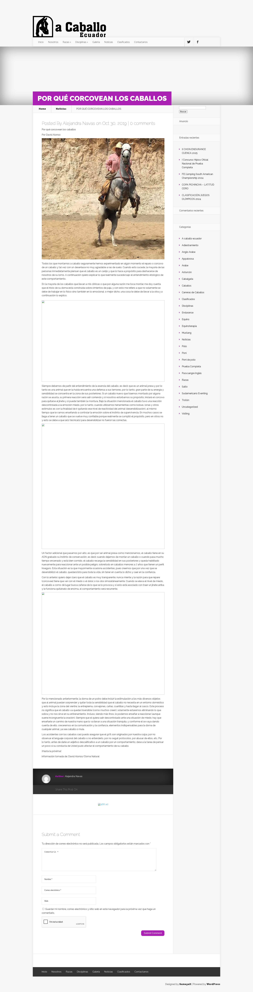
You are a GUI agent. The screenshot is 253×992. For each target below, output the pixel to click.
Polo (184, 346)
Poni (184, 353)
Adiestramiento (190, 245)
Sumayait (185, 984)
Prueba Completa (191, 366)
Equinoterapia (189, 326)
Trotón (185, 400)
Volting (185, 413)
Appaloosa (188, 258)
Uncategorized (190, 406)
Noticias (108, 42)
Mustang (186, 332)
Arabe (185, 265)
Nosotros (53, 42)
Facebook (88, 789)
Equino (185, 319)
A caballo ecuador (192, 238)
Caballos (186, 285)
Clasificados (123, 42)
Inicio (41, 42)
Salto (185, 386)
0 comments (142, 123)
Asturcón (187, 272)
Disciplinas (80, 42)
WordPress (213, 984)
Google (82, 789)
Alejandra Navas (79, 123)
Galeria (96, 42)
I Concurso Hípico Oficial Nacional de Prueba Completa (195, 163)
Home (42, 109)
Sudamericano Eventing (195, 393)
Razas (66, 42)
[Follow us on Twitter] (188, 42)
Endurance (187, 312)
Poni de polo (188, 359)
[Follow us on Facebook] (197, 42)
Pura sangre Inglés (192, 373)
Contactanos (141, 42)
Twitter (94, 789)
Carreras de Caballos (193, 292)
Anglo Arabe (188, 252)
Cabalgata (187, 279)
